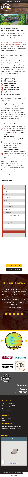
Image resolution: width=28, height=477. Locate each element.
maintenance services (18, 44)
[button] (14, 265)
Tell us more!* (7, 212)
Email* (5, 200)
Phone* (5, 194)
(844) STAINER (9, 1)
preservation (5, 44)
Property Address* (8, 206)
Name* (5, 188)
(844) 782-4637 (17, 1)
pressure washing (17, 42)
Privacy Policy (14, 475)
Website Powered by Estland (19, 472)
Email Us (4, 420)
